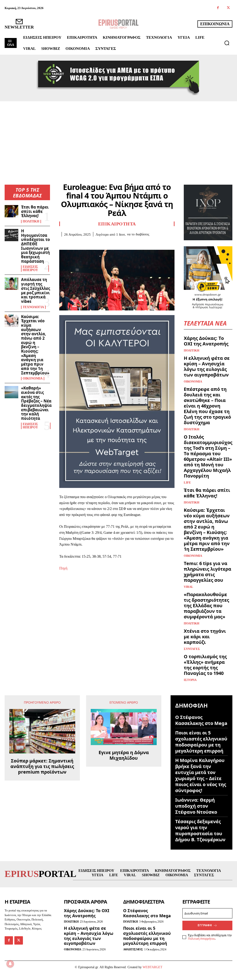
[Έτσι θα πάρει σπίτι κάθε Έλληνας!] (11, 211)
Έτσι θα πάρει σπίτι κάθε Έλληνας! (35, 211)
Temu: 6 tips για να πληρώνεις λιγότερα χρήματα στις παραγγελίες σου (207, 571)
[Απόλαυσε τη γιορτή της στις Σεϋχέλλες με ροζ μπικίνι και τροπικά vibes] (11, 284)
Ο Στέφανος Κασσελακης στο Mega (201, 720)
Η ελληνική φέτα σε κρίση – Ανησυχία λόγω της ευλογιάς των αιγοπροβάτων (207, 366)
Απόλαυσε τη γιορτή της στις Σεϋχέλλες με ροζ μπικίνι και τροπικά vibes (35, 290)
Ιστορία (190, 679)
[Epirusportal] (118, 23)
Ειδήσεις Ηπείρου (30, 268)
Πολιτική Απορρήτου (201, 939)
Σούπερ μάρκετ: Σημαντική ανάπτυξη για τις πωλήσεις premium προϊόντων (42, 766)
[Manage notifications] (10, 964)
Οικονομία (33, 378)
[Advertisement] (118, 136)
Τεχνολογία (33, 307)
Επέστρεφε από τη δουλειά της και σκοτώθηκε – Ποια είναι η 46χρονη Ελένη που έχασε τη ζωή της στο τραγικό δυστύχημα (207, 406)
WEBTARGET (152, 967)
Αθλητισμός (133, 949)
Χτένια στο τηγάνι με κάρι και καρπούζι (205, 636)
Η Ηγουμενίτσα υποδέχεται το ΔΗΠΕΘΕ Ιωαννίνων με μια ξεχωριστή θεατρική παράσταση (35, 246)
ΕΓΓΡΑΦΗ (205, 925)
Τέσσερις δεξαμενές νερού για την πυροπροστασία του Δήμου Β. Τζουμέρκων (200, 830)
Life (187, 482)
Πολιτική (31, 221)
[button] (226, 42)
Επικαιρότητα (117, 223)
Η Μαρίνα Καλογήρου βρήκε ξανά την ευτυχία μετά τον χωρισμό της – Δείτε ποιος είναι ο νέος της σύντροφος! (200, 775)
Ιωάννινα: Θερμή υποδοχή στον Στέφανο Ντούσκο (196, 806)
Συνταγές (192, 648)
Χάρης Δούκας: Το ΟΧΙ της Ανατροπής (206, 341)
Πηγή (63, 568)
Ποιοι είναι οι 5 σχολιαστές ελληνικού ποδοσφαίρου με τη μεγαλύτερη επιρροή (201, 742)
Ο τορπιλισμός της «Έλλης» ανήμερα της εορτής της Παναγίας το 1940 (205, 664)
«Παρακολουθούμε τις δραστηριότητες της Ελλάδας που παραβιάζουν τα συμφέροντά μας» (206, 605)
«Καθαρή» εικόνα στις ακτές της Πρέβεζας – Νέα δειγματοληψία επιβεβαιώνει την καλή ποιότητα (36, 403)
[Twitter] (228, 8)
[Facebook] (218, 8)
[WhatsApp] (95, 243)
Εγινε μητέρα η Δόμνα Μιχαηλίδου (124, 755)
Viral (188, 586)
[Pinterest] (85, 243)
